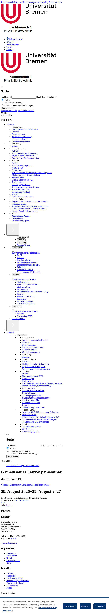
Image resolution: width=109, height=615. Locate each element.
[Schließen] (13, 251)
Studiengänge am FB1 (21, 184)
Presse (9, 588)
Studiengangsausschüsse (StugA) (25, 187)
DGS (8, 563)
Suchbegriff (6, 97)
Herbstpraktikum (19, 204)
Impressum (11, 553)
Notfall (9, 558)
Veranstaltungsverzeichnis (22, 197)
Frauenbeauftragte (19, 139)
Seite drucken (6, 505)
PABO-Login (17, 168)
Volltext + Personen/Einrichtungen (18, 105)
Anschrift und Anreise (21, 216)
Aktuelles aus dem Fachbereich (25, 129)
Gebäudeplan (17, 218)
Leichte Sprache (13, 560)
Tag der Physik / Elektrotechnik (25, 211)
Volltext (7, 100)
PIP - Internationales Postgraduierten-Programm (32, 172)
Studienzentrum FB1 (20, 189)
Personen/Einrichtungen (14, 103)
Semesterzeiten (18, 177)
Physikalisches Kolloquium (23, 156)
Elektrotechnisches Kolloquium (25, 153)
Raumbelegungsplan (20, 221)
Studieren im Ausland (21, 192)
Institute (15, 146)
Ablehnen (85, 606)
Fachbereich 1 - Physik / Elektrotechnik (17, 110)
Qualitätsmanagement (21, 141)
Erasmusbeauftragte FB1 (22, 165)
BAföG (15, 163)
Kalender (15, 151)
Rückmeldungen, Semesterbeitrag (26, 175)
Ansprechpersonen (9, 543)
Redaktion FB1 (22, 500)
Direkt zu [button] (10, 332)
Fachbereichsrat (18, 134)
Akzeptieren (100, 606)
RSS (3, 503)
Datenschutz (11, 556)
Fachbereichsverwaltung (22, 136)
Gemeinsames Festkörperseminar (25, 158)
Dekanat (15, 132)
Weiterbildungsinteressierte (17, 580)
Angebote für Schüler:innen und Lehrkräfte (30, 201)
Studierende (11, 576)
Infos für (10, 573)
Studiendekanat (18, 182)
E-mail (13, 538)
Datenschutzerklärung (48, 608)
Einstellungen (70, 606)
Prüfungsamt (17, 170)
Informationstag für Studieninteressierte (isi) (30, 206)
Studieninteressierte (14, 578)
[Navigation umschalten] (2, 86)
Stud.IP (15, 194)
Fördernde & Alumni (15, 583)
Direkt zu (10, 124)
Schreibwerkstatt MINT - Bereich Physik (29, 209)
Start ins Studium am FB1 (22, 180)
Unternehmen (12, 585)
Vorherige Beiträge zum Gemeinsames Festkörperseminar (25, 485)
